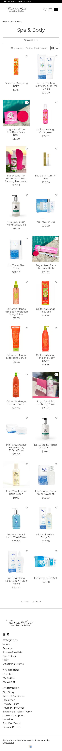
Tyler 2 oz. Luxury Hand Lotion (16, 492)
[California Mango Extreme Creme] (16, 385)
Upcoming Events (13, 664)
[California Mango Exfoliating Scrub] (16, 338)
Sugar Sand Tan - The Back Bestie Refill (16, 132)
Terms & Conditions (14, 696)
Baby (6, 660)
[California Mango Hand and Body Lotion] (45, 338)
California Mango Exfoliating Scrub (16, 356)
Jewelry (7, 648)
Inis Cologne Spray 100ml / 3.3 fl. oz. (45, 492)
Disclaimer (9, 700)
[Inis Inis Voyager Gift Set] (45, 561)
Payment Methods (13, 707)
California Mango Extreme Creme (16, 403)
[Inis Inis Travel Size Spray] (16, 249)
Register (8, 674)
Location (8, 719)
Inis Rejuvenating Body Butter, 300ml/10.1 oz (16, 448)
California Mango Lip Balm (16, 84)
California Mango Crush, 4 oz (45, 131)
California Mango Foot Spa (45, 310)
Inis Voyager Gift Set (45, 578)
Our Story (8, 692)
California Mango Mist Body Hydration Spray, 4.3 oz (16, 312)
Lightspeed (8, 742)
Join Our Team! (11, 723)
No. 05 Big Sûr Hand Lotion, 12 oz (45, 446)
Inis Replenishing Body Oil (46, 536)
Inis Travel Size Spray (16, 267)
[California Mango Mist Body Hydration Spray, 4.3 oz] (16, 292)
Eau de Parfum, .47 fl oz (46, 177)
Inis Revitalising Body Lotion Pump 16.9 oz (16, 581)
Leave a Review (11, 727)
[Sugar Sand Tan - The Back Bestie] (45, 249)
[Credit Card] (30, 746)
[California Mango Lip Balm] (16, 66)
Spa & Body (9, 656)
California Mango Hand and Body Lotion (45, 358)
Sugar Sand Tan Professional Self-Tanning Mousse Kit (16, 178)
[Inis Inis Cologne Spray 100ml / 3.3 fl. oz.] (45, 475)
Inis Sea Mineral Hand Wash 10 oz (16, 536)
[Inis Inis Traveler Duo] (45, 205)
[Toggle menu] (56, 9)
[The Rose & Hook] (17, 9)
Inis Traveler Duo (46, 222)
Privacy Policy (11, 704)
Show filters (31, 40)
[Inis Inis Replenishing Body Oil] (45, 518)
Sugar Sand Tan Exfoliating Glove (46, 403)
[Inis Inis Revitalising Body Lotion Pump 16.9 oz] (16, 561)
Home (6, 21)
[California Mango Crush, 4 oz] (45, 113)
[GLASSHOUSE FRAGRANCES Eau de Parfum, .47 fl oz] (45, 159)
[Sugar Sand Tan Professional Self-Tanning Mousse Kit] (16, 159)
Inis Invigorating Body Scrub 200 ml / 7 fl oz (45, 86)
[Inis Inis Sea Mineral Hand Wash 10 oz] (16, 518)
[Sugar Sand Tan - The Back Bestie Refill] (16, 113)
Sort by (29, 48)
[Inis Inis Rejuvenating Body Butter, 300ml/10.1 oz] (16, 428)
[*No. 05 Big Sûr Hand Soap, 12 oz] (16, 205)
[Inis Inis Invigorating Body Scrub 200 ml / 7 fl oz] (45, 66)
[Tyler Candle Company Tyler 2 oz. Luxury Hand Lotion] (16, 475)
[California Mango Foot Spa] (45, 292)
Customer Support (14, 715)
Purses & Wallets (12, 652)
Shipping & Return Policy (17, 711)
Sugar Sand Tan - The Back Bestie (46, 267)
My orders (8, 678)
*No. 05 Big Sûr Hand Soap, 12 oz (16, 223)
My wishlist (9, 682)
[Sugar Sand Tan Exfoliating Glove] (45, 385)
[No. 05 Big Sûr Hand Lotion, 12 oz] (45, 428)
